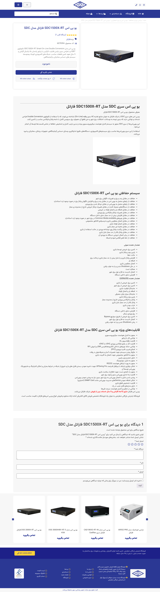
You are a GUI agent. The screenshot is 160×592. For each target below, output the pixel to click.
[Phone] (136, 5)
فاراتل (68, 39)
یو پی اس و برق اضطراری (119, 20)
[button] (13, 519)
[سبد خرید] (27, 4)
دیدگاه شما (138, 449)
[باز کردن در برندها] (97, 13)
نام (141, 463)
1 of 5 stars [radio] (142, 444)
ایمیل (140, 472)
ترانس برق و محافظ (135, 20)
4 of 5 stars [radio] (132, 444)
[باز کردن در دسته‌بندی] (110, 13)
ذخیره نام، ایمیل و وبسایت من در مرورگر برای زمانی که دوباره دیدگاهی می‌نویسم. (112, 481)
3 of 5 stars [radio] (135, 444)
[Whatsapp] (140, 5)
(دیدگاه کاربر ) (60, 34)
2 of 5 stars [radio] (138, 444)
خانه (144, 20)
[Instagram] (144, 5)
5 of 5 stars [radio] (129, 444)
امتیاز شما (139, 441)
